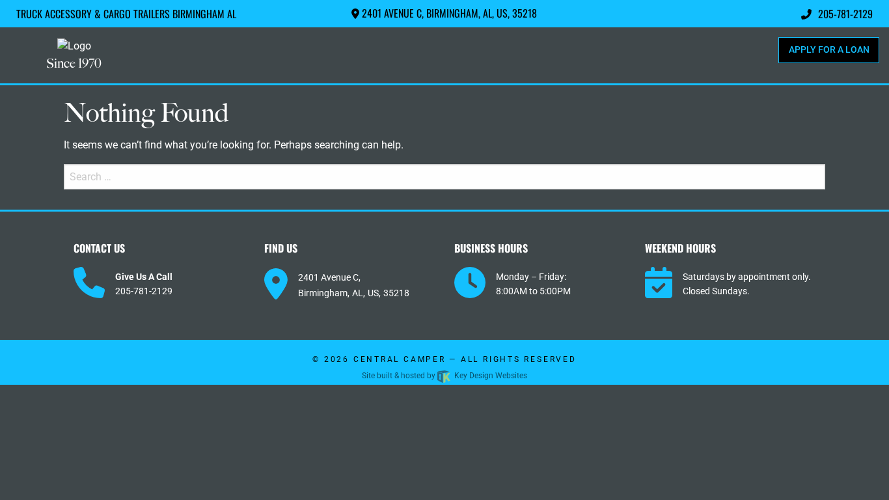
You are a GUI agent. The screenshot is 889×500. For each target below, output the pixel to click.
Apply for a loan (829, 49)
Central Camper (399, 359)
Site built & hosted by (444, 375)
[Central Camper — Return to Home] (74, 46)
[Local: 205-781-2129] (89, 283)
